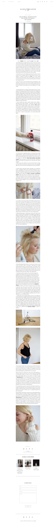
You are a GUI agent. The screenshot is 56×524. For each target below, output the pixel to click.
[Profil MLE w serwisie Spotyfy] (44, 1)
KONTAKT (19, 1)
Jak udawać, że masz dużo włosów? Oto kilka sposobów (28, 18)
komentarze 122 (28, 446)
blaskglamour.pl (20, 377)
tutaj (36, 104)
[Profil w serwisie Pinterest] (42, 1)
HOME (3, 1)
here (31, 76)
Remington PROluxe (31, 306)
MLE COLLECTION (11, 1)
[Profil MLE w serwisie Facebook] (40, 1)
